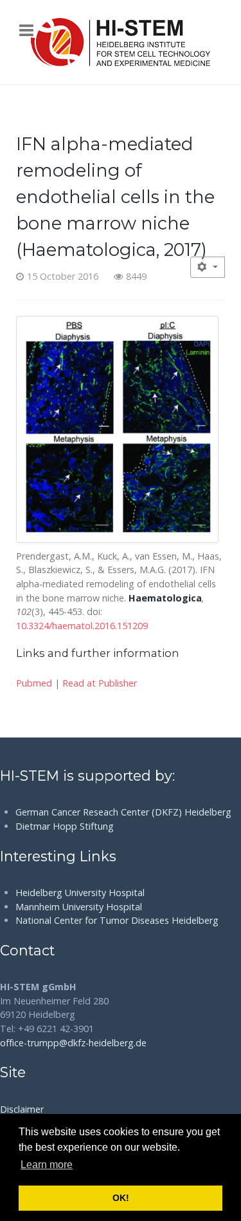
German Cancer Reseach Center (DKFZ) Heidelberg (123, 812)
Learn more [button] (47, 1164)
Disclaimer (22, 1109)
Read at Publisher (99, 683)
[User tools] (207, 267)
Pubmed (34, 683)
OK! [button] (120, 1198)
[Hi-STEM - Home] (120, 42)
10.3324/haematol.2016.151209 (82, 626)
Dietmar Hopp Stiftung (64, 826)
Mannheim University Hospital (78, 907)
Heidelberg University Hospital (80, 892)
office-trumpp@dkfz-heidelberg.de (73, 1043)
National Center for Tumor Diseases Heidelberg (117, 920)
